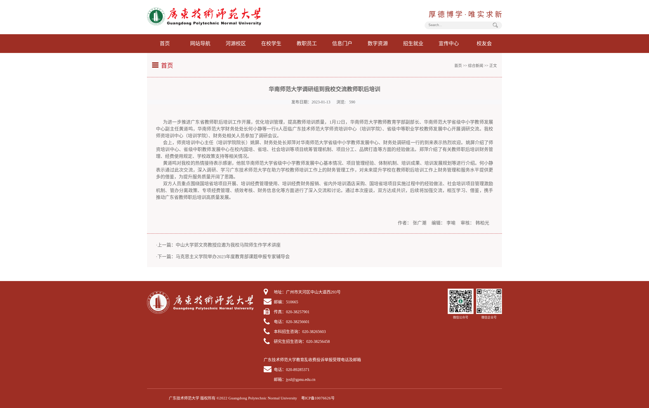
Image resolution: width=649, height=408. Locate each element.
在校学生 (271, 43)
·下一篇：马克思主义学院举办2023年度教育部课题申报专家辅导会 (223, 256)
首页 (165, 43)
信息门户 (342, 43)
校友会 (484, 43)
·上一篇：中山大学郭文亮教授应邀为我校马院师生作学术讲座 (218, 245)
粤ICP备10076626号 (318, 398)
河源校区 (236, 43)
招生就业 (413, 43)
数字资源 (378, 43)
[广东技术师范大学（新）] (204, 24)
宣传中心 (449, 43)
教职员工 (307, 43)
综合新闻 (475, 66)
